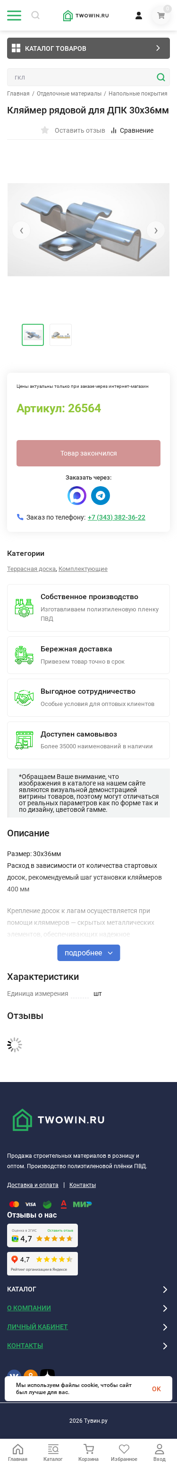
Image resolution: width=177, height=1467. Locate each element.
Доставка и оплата (33, 1185)
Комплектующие (83, 568)
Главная (18, 93)
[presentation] (21, 230)
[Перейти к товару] (88, 229)
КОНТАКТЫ (25, 1345)
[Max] (76, 495)
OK (156, 1389)
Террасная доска (31, 568)
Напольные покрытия (138, 93)
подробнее (84, 952)
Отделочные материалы (69, 93)
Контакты (82, 1185)
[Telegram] (100, 495)
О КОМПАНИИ (29, 1308)
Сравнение (136, 130)
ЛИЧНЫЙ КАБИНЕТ (37, 1327)
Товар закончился (88, 453)
